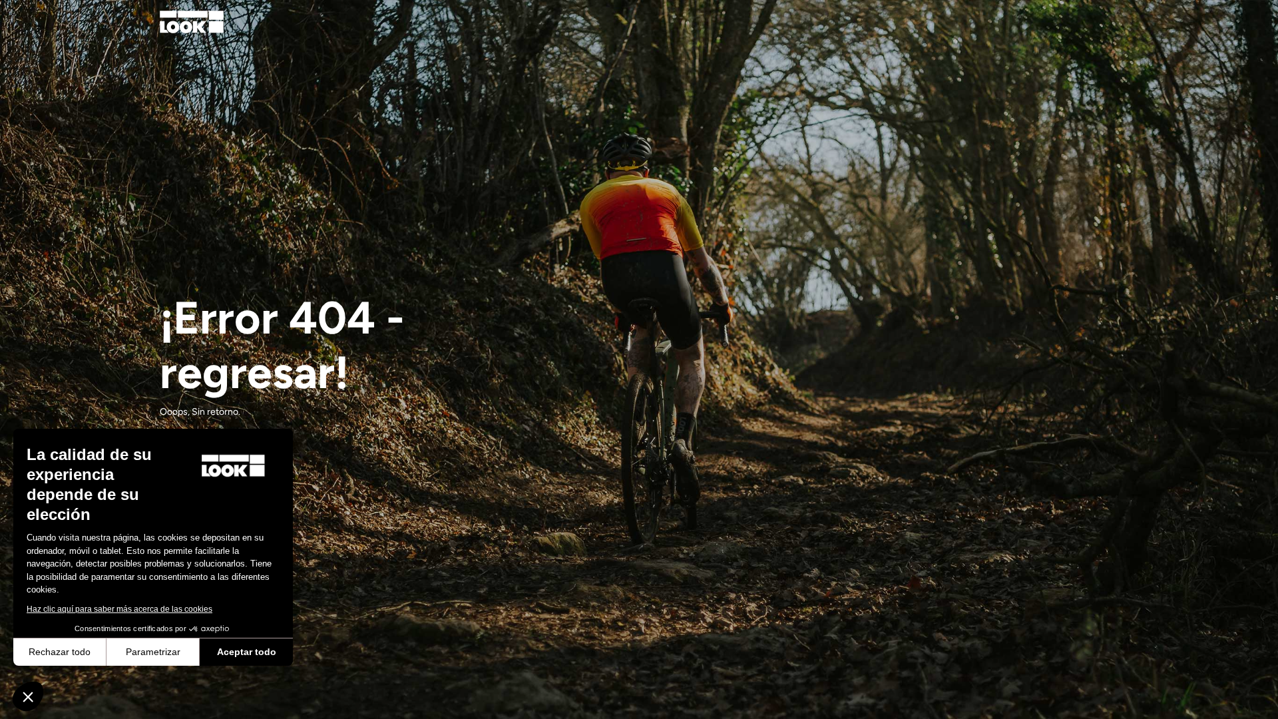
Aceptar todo (246, 651)
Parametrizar (153, 651)
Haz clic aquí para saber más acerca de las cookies (119, 609)
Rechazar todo (60, 651)
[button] (28, 696)
